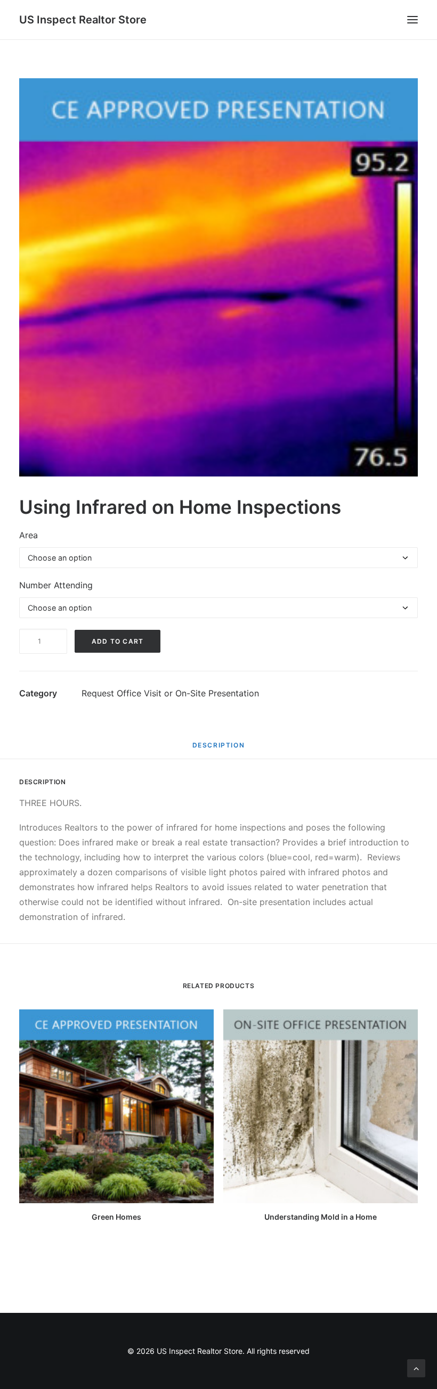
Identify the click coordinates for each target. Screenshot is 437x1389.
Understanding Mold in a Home (320, 1216)
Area (28, 535)
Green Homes (116, 1216)
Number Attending (56, 585)
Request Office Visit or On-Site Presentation (170, 693)
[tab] (218, 749)
